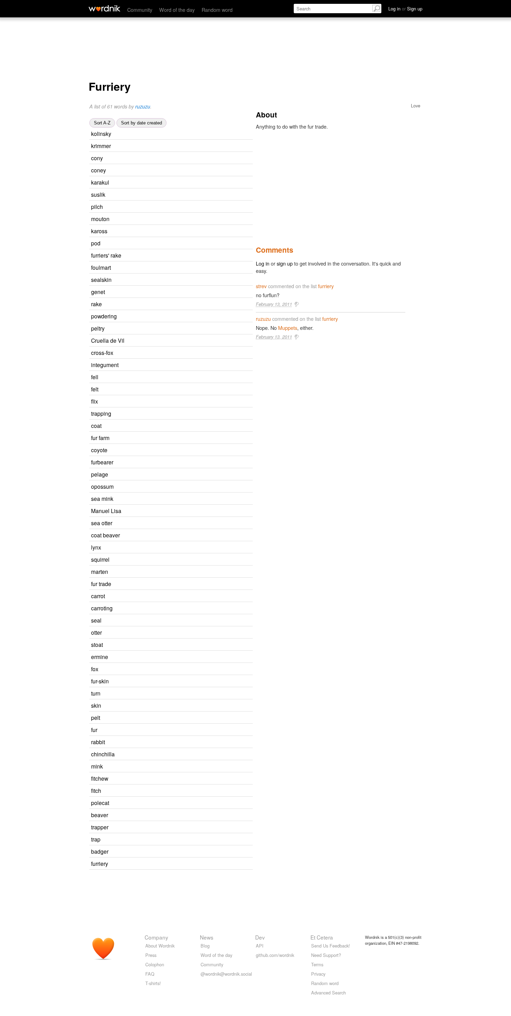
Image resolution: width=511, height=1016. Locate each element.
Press (150, 955)
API (259, 945)
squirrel (100, 559)
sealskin (101, 279)
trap (95, 839)
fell (94, 377)
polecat (100, 802)
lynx (96, 547)
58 (178, 657)
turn (95, 693)
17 (173, 158)
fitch (96, 790)
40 (170, 718)
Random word (217, 9)
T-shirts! (153, 983)
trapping (101, 413)
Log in (262, 263)
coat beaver (105, 535)
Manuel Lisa (106, 510)
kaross (99, 231)
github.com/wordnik (275, 955)
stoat (97, 644)
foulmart (101, 267)
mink (97, 766)
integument (105, 364)
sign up (285, 263)
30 (173, 645)
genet (98, 291)
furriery (99, 863)
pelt (95, 717)
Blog (205, 945)
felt (94, 389)
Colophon (154, 964)
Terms (317, 964)
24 (179, 803)
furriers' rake (106, 255)
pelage (99, 474)
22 (176, 170)
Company (156, 937)
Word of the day (177, 9)
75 (172, 304)
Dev (260, 937)
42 (169, 389)
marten (99, 571)
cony (97, 158)
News (206, 937)
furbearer (102, 462)
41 (172, 426)
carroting (102, 608)
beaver (99, 815)
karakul (100, 182)
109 (180, 851)
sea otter (101, 523)
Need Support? (326, 955)
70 (169, 669)
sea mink (102, 498)
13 (175, 292)
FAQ (149, 973)
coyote (99, 450)
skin (96, 705)
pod (95, 243)
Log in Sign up (405, 8)
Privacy (318, 973)
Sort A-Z (102, 122)
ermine (99, 656)
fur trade (101, 583)
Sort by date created (141, 122)
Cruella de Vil (107, 340)
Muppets (287, 327)
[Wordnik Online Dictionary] (104, 8)
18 (179, 182)
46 (171, 243)
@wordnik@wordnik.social (226, 973)
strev (261, 286)
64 (175, 742)
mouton (100, 218)
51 (171, 839)
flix (94, 401)
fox (94, 669)
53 (172, 620)
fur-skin (100, 681)
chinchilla (103, 754)
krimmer (101, 145)
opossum (102, 486)
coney (98, 170)
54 (175, 596)
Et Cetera (321, 937)
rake (96, 304)
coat (96, 425)
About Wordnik (160, 945)
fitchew (99, 778)
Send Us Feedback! (330, 945)
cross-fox (102, 352)
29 (184, 486)
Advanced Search (328, 992)
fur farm (100, 437)
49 (167, 730)
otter (96, 632)
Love (415, 105)
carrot (98, 596)
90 (169, 377)
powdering (104, 316)
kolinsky (101, 133)
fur (94, 729)
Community (139, 9)
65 (180, 559)
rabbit (98, 742)
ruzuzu (142, 106)
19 (178, 474)
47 (178, 450)
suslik (98, 194)
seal (96, 620)
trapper (99, 827)
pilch (97, 206)
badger (99, 851)
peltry (98, 328)
